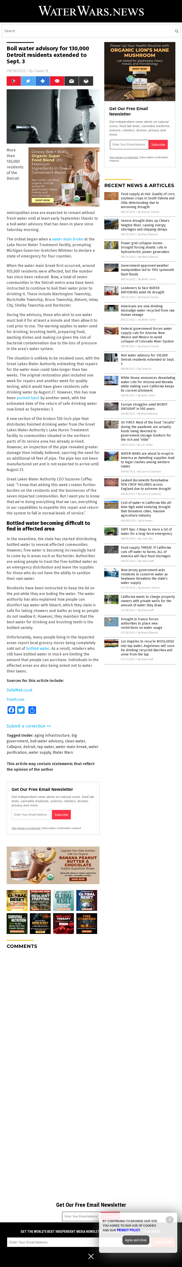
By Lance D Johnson (149, 471)
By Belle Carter (147, 279)
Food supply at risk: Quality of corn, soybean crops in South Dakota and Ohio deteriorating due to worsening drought (148, 200)
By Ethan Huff (146, 561)
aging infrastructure (52, 735)
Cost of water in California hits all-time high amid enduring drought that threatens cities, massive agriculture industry (147, 509)
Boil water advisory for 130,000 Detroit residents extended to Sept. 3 (147, 359)
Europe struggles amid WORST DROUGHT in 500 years (144, 406)
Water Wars (63, 752)
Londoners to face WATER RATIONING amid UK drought (142, 290)
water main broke (67, 239)
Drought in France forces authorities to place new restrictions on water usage (141, 623)
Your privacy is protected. (26, 828)
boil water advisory (46, 741)
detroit (29, 747)
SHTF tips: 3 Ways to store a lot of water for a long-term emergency (146, 531)
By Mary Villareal (148, 234)
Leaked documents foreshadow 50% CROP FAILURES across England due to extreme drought (146, 484)
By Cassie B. (145, 368)
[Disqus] (53, 1012)
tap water (45, 747)
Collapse (14, 747)
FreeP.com (15, 699)
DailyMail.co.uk (19, 690)
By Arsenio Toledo (148, 212)
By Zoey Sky (145, 538)
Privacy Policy (128, 1230)
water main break (71, 747)
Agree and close (136, 1240)
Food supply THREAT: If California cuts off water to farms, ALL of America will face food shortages (146, 552)
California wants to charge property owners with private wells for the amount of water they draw (148, 601)
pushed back (28, 398)
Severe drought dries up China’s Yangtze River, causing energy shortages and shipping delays (145, 225)
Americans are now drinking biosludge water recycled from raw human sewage (147, 310)
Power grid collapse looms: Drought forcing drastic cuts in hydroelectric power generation (145, 247)
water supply (40, 752)
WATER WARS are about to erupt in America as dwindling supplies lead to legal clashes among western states (147, 460)
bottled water (38, 648)
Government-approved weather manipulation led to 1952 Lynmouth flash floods (147, 270)
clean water (75, 741)
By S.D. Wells (145, 444)
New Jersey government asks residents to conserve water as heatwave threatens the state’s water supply (144, 576)
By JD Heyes (145, 520)
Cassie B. (41, 71)
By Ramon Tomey (148, 297)
